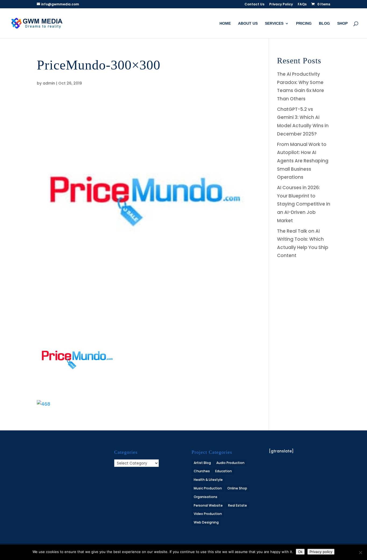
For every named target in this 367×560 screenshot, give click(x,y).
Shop (342, 23)
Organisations (205, 497)
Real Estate (237, 505)
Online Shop (237, 488)
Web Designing (206, 522)
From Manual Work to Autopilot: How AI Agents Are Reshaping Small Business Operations (302, 160)
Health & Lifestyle (208, 479)
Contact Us (254, 4)
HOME (225, 23)
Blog (324, 23)
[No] (360, 552)
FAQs (302, 4)
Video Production (208, 513)
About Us (248, 23)
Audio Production (230, 462)
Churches (202, 471)
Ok (300, 552)
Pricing (304, 23)
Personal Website (208, 505)
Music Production (208, 488)
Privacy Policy (281, 4)
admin (49, 83)
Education (223, 471)
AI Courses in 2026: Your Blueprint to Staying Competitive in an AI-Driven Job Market (303, 204)
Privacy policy (321, 552)
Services (274, 23)
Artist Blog (202, 462)
